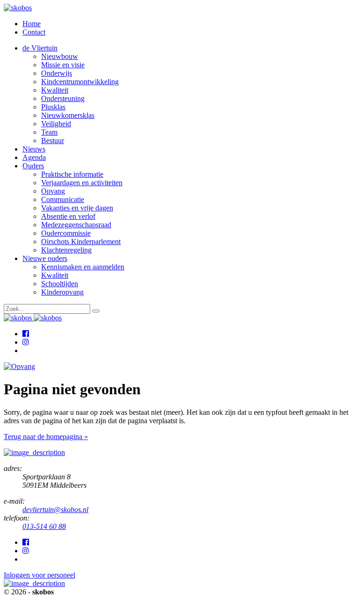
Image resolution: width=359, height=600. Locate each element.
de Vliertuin (39, 48)
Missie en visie (63, 65)
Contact (33, 32)
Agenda (34, 157)
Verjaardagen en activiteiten (81, 183)
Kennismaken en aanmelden (82, 267)
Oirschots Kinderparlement (81, 242)
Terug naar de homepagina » (46, 437)
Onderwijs (56, 73)
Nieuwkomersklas (67, 115)
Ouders (33, 166)
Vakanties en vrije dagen (77, 208)
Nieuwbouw (59, 56)
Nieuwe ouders (44, 258)
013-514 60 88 (44, 526)
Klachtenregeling (66, 250)
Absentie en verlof (68, 216)
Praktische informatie (72, 174)
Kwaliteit (54, 90)
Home (31, 24)
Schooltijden (59, 284)
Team (49, 132)
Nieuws (33, 149)
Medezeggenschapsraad (76, 225)
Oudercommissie (66, 233)
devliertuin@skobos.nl (55, 509)
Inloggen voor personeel (39, 575)
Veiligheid (56, 124)
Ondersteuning (63, 98)
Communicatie (62, 199)
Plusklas (53, 107)
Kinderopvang (62, 292)
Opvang (53, 191)
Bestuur (52, 141)
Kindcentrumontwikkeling (80, 82)
